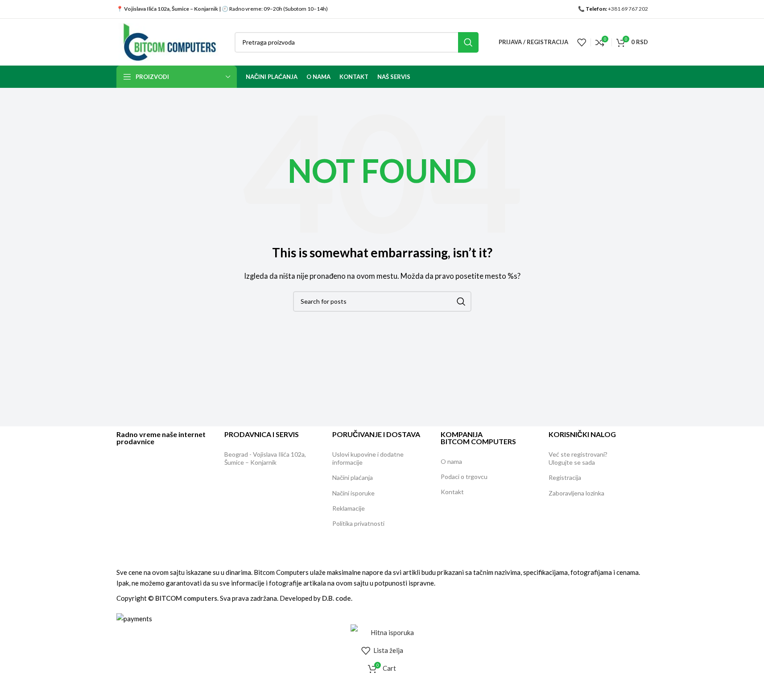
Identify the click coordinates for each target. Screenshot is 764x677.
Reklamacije (348, 508)
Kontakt (452, 491)
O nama (451, 461)
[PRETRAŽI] (468, 42)
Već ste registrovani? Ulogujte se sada (578, 458)
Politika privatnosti (358, 523)
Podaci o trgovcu (464, 476)
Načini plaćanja (352, 477)
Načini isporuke (353, 493)
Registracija (565, 477)
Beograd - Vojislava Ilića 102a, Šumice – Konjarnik (265, 458)
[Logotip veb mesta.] (169, 41)
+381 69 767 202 (628, 8)
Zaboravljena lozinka (576, 493)
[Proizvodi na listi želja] (582, 42)
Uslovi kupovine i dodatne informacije (368, 458)
